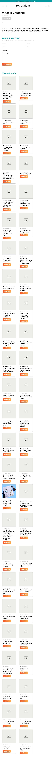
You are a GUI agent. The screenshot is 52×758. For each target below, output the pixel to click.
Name (3, 44)
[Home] (23, 5)
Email (28, 44)
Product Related (7, 18)
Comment (4, 50)
